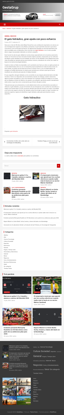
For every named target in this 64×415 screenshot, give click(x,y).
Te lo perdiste (9, 274)
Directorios (7, 245)
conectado (20, 156)
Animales (35, 401)
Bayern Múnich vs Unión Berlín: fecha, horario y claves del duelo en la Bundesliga (49, 192)
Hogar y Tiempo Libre (10, 249)
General (7, 36)
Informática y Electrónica (11, 252)
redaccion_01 (16, 42)
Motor (5, 256)
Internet (6, 254)
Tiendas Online (8, 268)
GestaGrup (10, 7)
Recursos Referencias (10, 262)
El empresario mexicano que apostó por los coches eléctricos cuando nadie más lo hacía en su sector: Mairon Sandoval (50, 179)
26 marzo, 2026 (16, 199)
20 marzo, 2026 (44, 197)
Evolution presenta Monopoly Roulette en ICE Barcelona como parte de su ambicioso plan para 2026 (21, 193)
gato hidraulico (14, 131)
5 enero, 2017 (8, 42)
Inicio (34, 378)
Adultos (6, 235)
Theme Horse (34, 412)
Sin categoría (7, 266)
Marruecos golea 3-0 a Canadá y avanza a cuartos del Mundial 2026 (21, 177)
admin (21, 181)
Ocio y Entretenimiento (18, 187)
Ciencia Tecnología (9, 239)
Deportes (14, 173)
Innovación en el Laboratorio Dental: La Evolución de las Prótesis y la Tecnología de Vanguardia (30, 225)
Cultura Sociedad (8, 241)
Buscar (58, 166)
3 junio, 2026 (43, 185)
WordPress (53, 412)
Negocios (13, 36)
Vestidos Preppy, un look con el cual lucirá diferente (47, 141)
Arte (5, 237)
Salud (5, 264)
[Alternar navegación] (4, 24)
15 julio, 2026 (15, 181)
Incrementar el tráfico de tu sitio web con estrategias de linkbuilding (18, 141)
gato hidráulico (40, 50)
